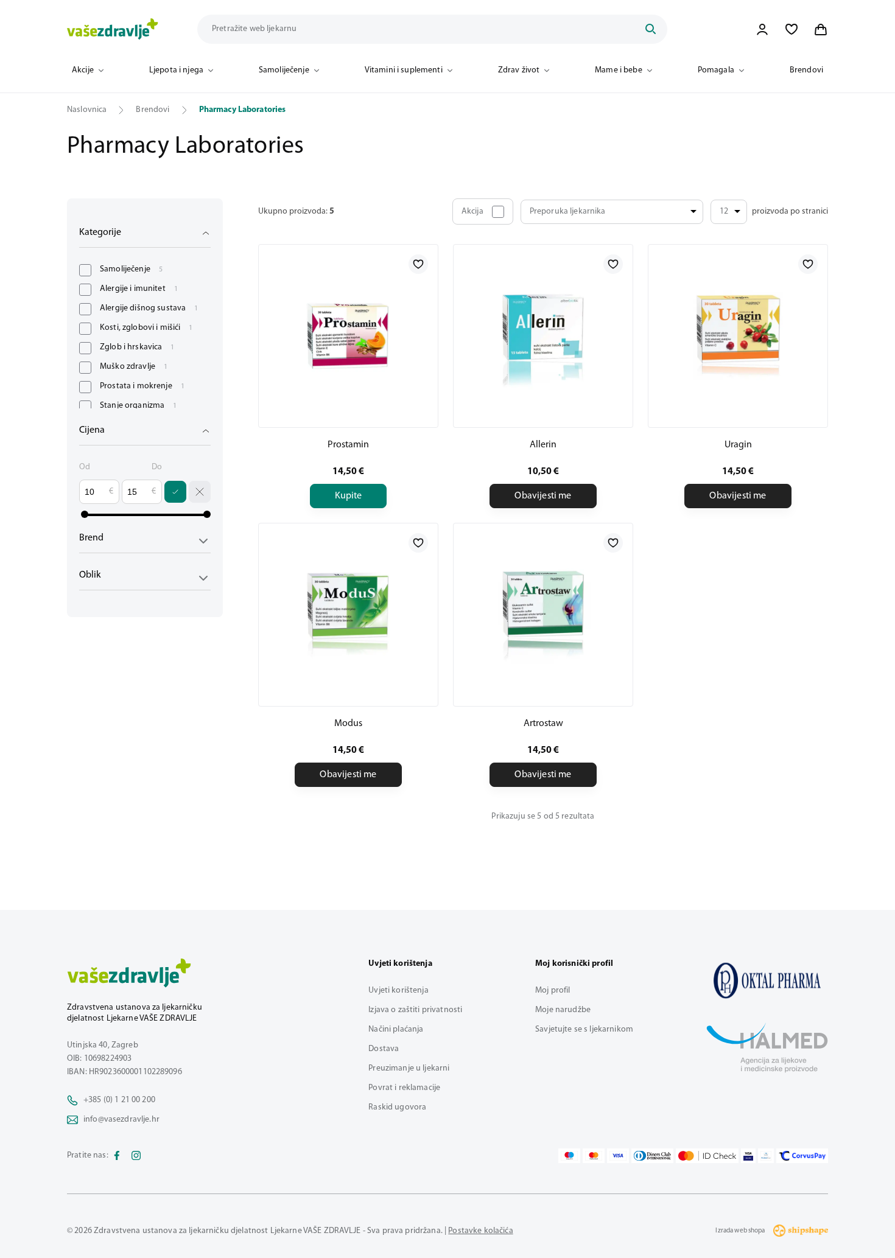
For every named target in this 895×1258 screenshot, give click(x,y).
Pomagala (716, 70)
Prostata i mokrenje (142, 386)
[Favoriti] (791, 29)
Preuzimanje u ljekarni (408, 1068)
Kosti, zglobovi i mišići (146, 327)
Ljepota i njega (176, 70)
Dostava (383, 1049)
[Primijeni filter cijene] (175, 492)
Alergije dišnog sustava (149, 308)
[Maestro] (569, 1155)
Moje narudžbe (563, 1010)
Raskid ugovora (397, 1107)
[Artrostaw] (543, 614)
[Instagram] (136, 1155)
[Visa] (618, 1155)
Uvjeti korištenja (398, 990)
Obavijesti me (542, 496)
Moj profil (552, 990)
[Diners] (652, 1155)
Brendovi (806, 70)
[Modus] (348, 614)
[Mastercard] (594, 1155)
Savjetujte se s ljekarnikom (584, 1029)
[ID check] (707, 1155)
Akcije (83, 70)
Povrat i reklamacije (404, 1087)
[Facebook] (116, 1155)
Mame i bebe (618, 70)
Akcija (472, 211)
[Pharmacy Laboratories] (767, 980)
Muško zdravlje (133, 366)
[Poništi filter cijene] (200, 492)
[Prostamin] (348, 336)
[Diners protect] (765, 1155)
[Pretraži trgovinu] (650, 29)
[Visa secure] (748, 1155)
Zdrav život (519, 70)
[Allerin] (543, 336)
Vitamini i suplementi (404, 70)
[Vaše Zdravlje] (112, 29)
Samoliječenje (284, 70)
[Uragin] (737, 336)
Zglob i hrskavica (137, 347)
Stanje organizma (138, 405)
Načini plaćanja (395, 1029)
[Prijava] (762, 29)
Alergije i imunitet (139, 288)
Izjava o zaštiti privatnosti (415, 1010)
